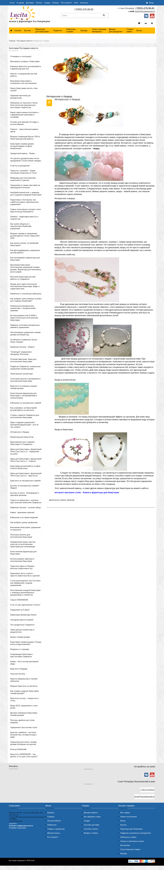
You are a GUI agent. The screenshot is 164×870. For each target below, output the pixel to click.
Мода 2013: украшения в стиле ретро (24, 706)
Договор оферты (91, 812)
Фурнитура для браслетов (21, 437)
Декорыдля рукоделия (115, 30)
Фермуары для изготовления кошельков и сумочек (23, 179)
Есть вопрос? (66, 3)
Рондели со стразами (19, 649)
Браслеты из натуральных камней (25, 481)
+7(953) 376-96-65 (83, 9)
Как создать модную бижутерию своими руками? (24, 692)
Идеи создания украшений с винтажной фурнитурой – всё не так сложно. (24, 424)
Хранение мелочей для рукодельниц (20, 96)
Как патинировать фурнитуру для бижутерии (25, 258)
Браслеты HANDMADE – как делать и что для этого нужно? (23, 755)
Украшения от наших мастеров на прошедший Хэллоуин (25, 186)
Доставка (30, 3)
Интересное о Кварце (19, 432)
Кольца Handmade (18, 749)
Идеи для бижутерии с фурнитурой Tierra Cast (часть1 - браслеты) (25, 474)
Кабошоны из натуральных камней (25, 403)
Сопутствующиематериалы (99, 30)
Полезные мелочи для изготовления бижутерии (21, 536)
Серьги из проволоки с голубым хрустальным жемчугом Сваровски (25, 501)
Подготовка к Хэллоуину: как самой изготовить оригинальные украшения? (24, 202)
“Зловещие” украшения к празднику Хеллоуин (21, 353)
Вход (151, 3)
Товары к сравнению (56, 829)
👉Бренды (83, 30)
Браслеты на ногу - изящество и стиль (24, 699)
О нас (12, 3)
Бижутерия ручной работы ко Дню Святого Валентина (25, 467)
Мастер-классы (53, 833)
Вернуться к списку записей (61, 500)
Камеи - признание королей (22, 512)
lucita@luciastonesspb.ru (145, 11)
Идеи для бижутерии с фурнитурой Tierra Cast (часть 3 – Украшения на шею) (25, 451)
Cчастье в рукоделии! (20, 166)
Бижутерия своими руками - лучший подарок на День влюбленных (22, 146)
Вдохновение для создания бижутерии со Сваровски (22, 443)
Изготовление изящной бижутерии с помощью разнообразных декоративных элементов (25, 592)
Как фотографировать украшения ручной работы (25, 251)
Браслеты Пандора (18, 669)
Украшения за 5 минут (20, 610)
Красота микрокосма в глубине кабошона (24, 680)
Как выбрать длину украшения (23, 522)
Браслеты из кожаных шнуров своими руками (23, 387)
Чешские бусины (17, 674)
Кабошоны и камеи (128, 837)
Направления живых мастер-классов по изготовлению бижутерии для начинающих (23, 544)
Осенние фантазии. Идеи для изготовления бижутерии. (23, 360)
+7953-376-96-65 (147, 790)
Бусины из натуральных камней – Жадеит (25, 486)
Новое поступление (128, 817)
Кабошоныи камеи (71, 30)
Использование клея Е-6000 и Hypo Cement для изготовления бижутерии (24, 317)
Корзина (50, 812)
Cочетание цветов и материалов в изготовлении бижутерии (25, 380)
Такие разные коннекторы (21, 374)
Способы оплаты (91, 829)
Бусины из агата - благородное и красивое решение (24, 494)
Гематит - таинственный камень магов (24, 130)
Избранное (52, 825)
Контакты (84, 3)
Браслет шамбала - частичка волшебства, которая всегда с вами (23, 734)
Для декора (125, 845)
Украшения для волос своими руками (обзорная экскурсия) (23, 743)
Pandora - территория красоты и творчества (24, 217)
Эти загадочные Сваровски (22, 625)
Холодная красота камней (21, 620)
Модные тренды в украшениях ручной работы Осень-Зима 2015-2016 (25, 235)
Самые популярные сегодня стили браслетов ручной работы (25, 210)
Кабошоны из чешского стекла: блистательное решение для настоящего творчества (24, 105)
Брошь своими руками (20, 637)
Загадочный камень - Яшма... (23, 153)
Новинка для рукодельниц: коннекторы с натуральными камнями (22, 308)
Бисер (139, 30)
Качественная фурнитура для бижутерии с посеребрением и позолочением (23, 395)
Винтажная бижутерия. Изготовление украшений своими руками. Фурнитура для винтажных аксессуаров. (25, 268)
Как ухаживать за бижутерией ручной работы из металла (23, 409)
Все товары (125, 812)
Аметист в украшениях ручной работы (23, 75)
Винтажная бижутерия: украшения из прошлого (25, 528)
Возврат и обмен (91, 833)
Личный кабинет (54, 821)
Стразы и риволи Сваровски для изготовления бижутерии (24, 416)
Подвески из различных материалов (135, 833)
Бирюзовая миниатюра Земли (23, 615)
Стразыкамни (130, 30)
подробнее (13, 823)
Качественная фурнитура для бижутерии (23, 552)
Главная (12, 41)
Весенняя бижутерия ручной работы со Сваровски (22, 278)
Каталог (18, 30)
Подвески (57, 30)
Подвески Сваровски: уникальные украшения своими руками (25, 367)
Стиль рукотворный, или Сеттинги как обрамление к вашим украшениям (25, 583)
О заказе (20, 3)
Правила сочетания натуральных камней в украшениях (25, 326)
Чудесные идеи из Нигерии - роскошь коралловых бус (22, 567)
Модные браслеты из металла (23, 686)
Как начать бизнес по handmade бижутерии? (24, 244)
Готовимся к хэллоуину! (20, 56)
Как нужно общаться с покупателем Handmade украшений (20, 226)
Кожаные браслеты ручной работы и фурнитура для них (25, 67)
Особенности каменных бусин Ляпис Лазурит (23, 340)
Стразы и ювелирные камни (132, 841)
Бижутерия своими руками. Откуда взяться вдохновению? (25, 643)
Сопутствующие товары (130, 849)
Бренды (123, 853)
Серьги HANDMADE (19, 600)
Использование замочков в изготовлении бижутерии (22, 560)
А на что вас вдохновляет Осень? (25, 605)
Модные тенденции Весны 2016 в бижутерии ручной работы (25, 137)
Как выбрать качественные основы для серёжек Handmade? (25, 299)
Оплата (39, 3)
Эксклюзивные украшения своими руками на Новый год (25, 333)
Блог (76, 3)
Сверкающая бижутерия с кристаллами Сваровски (21, 655)
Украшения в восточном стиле (23, 727)
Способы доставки (91, 825)
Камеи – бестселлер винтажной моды (24, 662)
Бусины (27, 30)
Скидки (47, 3)
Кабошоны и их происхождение (24, 517)
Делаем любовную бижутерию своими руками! (23, 714)
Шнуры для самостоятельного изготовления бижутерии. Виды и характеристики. (24, 286)
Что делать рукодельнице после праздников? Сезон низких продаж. (25, 159)
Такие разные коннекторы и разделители (22, 631)
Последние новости (24, 41)
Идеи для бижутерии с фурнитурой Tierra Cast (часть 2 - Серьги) (25, 460)
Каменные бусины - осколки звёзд (25, 507)
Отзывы (55, 3)
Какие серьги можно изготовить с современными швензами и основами (24, 114)
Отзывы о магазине (17, 828)
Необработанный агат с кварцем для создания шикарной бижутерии (25, 193)
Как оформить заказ (92, 817)
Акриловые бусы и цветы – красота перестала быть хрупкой (24, 574)
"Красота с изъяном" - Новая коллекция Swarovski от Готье (23, 172)
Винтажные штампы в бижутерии (24, 61)
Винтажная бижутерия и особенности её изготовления (23, 82)
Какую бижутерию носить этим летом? (23, 89)
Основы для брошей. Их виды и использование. (24, 123)
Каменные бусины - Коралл (22, 347)
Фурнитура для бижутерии (42, 30)
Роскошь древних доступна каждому (22, 721)
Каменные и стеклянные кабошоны (25, 294)
